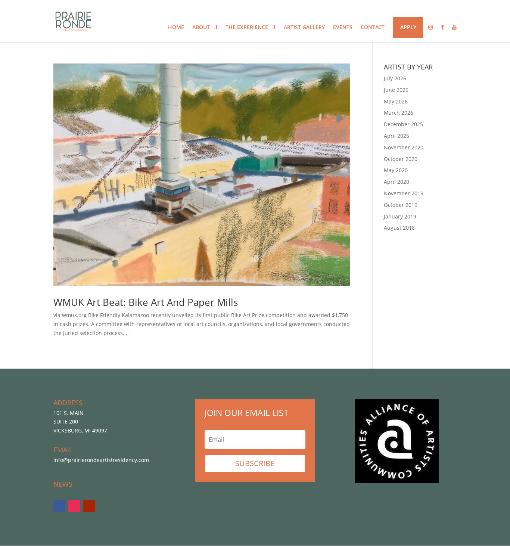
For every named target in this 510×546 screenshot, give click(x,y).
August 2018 (399, 227)
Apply (408, 28)
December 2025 (403, 124)
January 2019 (400, 216)
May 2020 (396, 170)
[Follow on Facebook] (59, 506)
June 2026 (396, 89)
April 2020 (396, 181)
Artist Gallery (304, 28)
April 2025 (396, 135)
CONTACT (373, 28)
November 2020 (403, 147)
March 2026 (398, 112)
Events (342, 28)
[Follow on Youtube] (89, 506)
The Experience (247, 28)
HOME (176, 28)
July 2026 (395, 78)
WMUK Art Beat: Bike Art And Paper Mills (145, 302)
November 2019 (403, 193)
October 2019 (400, 204)
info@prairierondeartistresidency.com (101, 459)
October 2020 (400, 158)
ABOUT (201, 28)
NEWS (62, 484)
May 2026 (396, 101)
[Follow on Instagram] (74, 506)
